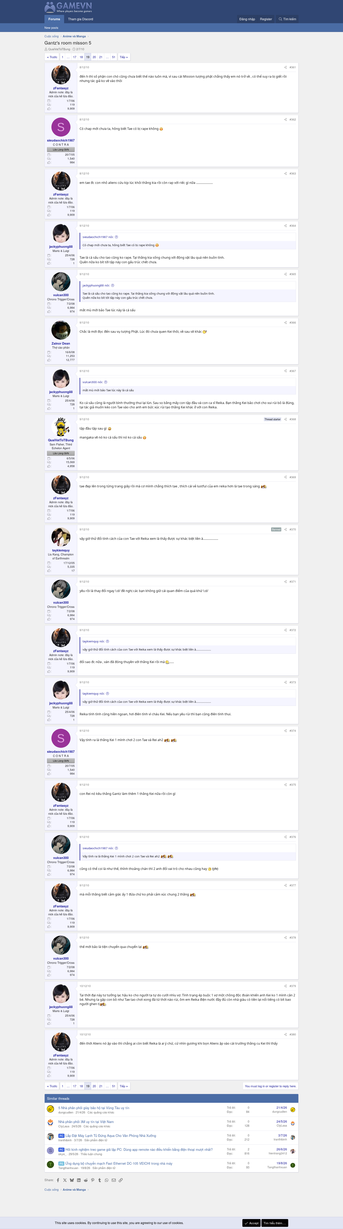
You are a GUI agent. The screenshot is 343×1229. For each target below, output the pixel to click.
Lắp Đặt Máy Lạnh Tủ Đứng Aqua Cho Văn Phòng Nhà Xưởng (111, 1135)
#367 (293, 371)
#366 (293, 322)
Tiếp (122, 57)
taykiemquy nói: (94, 641)
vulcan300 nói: (93, 382)
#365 (293, 274)
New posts (51, 27)
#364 (293, 225)
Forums (54, 19)
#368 (293, 419)
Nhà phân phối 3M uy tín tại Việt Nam (86, 1121)
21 (100, 57)
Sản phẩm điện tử (95, 1140)
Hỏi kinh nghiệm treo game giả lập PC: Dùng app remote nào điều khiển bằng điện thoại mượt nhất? (139, 1149)
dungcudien (65, 1112)
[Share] (285, 67)
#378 (293, 937)
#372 (293, 630)
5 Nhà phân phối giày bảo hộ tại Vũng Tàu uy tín (93, 1107)
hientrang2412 (278, 1153)
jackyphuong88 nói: (96, 285)
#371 (293, 581)
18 (81, 57)
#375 (293, 785)
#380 (293, 1034)
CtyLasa (63, 1126)
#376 (293, 837)
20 (94, 57)
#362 (293, 119)
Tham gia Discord (80, 19)
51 (113, 57)
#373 (293, 682)
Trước (53, 57)
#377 (293, 885)
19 (87, 57)
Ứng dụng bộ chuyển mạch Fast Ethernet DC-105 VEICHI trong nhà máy (118, 1163)
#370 (293, 529)
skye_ (62, 1154)
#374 (293, 731)
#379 (293, 986)
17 (74, 57)
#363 (293, 173)
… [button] (68, 57)
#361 (293, 67)
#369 (293, 477)
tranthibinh (65, 1140)
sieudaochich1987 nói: (98, 237)
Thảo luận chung (91, 1154)
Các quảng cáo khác (101, 1112)
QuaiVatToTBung (59, 49)
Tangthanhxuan (68, 1168)
